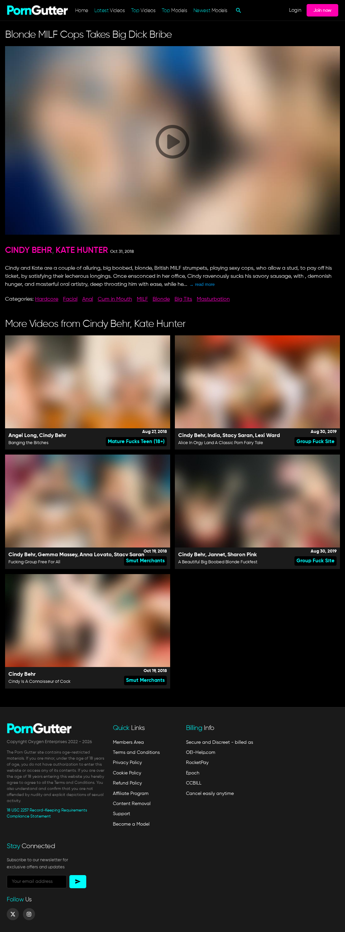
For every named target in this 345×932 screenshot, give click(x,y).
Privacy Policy (127, 762)
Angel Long (22, 435)
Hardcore (46, 299)
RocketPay (197, 762)
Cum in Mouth (115, 299)
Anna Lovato (96, 555)
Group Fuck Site (315, 441)
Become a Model (131, 824)
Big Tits (183, 299)
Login (295, 10)
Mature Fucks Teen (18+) (136, 441)
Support (121, 813)
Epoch (192, 773)
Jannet (216, 555)
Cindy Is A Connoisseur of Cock (39, 681)
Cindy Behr (28, 250)
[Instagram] (29, 914)
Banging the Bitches (28, 443)
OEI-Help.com (200, 752)
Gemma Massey (57, 555)
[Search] (237, 10)
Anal (87, 299)
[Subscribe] (77, 881)
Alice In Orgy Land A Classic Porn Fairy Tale (220, 443)
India (214, 435)
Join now (322, 10)
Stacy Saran (237, 435)
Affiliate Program (131, 793)
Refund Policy (127, 783)
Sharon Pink (242, 555)
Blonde (161, 299)
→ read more (202, 284)
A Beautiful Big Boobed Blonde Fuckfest (217, 562)
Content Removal (132, 803)
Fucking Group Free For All (34, 562)
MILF (142, 299)
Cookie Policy (127, 773)
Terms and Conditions (136, 752)
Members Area (128, 742)
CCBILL (193, 783)
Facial (70, 299)
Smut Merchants (145, 560)
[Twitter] (13, 914)
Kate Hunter (82, 250)
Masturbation (213, 299)
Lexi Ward (267, 435)
